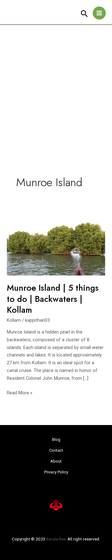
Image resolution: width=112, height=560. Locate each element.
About (56, 461)
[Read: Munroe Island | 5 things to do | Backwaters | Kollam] (56, 243)
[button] (84, 14)
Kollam (14, 320)
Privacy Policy (56, 472)
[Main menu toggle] (99, 13)
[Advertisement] (56, 84)
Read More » (19, 392)
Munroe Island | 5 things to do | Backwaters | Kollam (53, 299)
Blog (56, 439)
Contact (56, 450)
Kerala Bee (56, 538)
